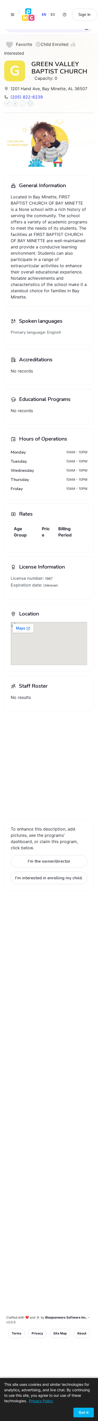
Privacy (37, 1333)
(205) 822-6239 (26, 97)
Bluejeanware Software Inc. (66, 1317)
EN (44, 14)
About (82, 1333)
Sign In (84, 14)
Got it (84, 1412)
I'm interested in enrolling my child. (49, 878)
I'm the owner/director (49, 861)
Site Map (60, 1333)
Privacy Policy (41, 1401)
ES (53, 14)
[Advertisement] (49, 764)
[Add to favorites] (9, 45)
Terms (16, 1333)
